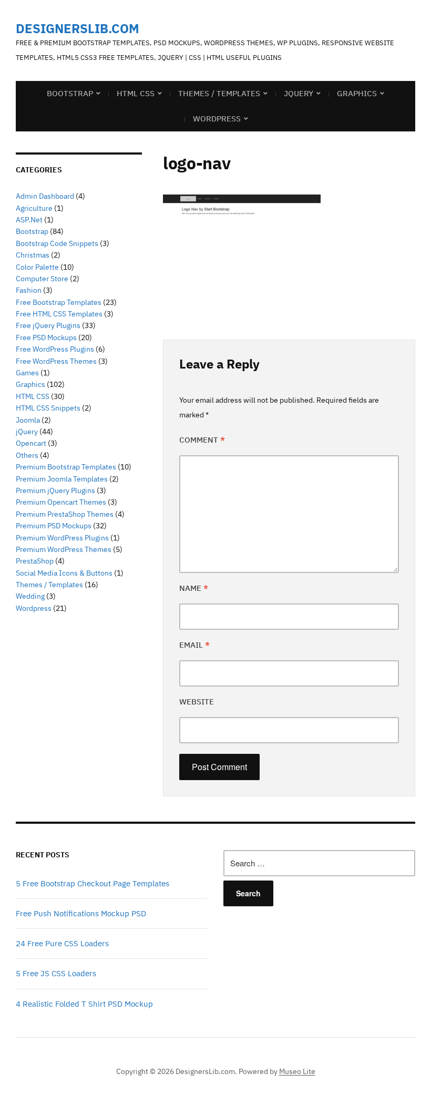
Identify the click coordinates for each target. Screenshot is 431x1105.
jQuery (298, 93)
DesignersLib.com (77, 28)
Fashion (29, 290)
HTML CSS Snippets (48, 408)
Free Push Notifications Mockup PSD (81, 913)
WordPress (217, 119)
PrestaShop (35, 561)
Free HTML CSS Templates (59, 314)
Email (194, 645)
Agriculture (34, 208)
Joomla (28, 420)
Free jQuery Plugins (48, 325)
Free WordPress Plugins (55, 349)
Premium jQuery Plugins (55, 490)
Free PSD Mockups (46, 337)
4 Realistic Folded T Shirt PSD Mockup (84, 1004)
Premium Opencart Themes (61, 502)
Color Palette (37, 267)
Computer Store (42, 278)
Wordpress (34, 608)
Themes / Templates (219, 93)
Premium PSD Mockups (53, 525)
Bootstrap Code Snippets (57, 243)
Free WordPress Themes (56, 361)
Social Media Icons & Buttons (64, 573)
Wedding (30, 596)
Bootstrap (70, 93)
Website (196, 702)
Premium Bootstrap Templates (66, 467)
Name (193, 588)
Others (27, 455)
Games (27, 372)
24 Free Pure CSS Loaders (62, 943)
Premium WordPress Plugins (62, 538)
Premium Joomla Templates (62, 479)
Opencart (31, 443)
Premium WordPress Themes (63, 549)
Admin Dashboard (45, 196)
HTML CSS (136, 93)
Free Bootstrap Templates (58, 302)
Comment (202, 440)
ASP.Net (29, 219)
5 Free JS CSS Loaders (56, 973)
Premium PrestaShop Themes (65, 514)
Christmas (32, 255)
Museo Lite (297, 1071)
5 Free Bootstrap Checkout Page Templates (92, 883)
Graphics (357, 93)
